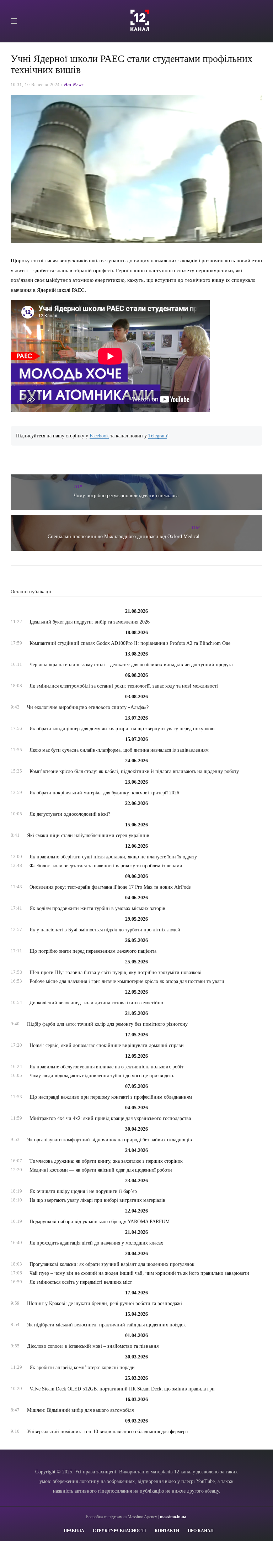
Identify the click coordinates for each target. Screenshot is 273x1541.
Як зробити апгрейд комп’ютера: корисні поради (82, 1367)
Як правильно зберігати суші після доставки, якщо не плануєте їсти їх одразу (113, 856)
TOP (78, 486)
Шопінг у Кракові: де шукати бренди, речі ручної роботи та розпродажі (104, 1303)
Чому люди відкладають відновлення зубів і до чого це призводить (102, 1075)
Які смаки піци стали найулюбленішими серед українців (88, 835)
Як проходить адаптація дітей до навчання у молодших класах (96, 1243)
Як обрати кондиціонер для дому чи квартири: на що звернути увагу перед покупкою (122, 728)
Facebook (99, 435)
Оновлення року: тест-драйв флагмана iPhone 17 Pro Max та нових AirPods (110, 887)
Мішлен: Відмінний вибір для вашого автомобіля (80, 1410)
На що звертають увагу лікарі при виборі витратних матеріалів (97, 1200)
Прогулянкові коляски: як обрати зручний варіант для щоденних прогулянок (112, 1264)
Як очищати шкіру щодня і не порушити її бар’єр (83, 1191)
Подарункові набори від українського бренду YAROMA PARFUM (100, 1221)
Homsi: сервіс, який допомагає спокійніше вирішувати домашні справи (107, 1045)
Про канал (201, 1530)
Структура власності (119, 1530)
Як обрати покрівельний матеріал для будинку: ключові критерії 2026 (104, 792)
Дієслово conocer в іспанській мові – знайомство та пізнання (93, 1346)
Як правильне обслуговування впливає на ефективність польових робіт (106, 1066)
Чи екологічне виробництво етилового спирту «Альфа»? (88, 707)
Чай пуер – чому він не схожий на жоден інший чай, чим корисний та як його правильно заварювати (139, 1273)
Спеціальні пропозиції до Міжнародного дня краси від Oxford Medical (123, 536)
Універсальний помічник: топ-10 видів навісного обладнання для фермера (107, 1431)
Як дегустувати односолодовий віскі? (70, 814)
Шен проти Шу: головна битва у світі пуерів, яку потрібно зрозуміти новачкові (116, 972)
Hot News (74, 84)
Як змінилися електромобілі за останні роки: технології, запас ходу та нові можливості (124, 686)
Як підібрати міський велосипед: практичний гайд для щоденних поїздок (106, 1324)
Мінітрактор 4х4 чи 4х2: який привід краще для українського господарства (110, 1118)
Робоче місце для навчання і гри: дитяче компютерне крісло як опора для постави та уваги (127, 981)
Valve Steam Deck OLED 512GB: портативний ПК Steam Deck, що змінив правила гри (122, 1389)
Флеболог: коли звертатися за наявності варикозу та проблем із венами (106, 865)
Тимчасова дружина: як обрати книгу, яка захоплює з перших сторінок (106, 1161)
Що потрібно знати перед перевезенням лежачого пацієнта (93, 951)
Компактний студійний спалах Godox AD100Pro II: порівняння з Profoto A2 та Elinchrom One (130, 643)
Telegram (157, 435)
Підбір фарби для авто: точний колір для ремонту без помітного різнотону (107, 1024)
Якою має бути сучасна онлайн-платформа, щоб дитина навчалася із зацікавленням (119, 750)
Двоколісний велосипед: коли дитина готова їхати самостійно (96, 1002)
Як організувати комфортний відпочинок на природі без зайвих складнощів (109, 1139)
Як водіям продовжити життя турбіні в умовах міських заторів (97, 908)
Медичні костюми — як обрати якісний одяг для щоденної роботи (101, 1170)
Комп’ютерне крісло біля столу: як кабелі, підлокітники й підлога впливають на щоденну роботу (134, 771)
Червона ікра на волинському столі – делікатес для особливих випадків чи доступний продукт (131, 664)
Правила (74, 1530)
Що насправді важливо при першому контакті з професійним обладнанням (111, 1097)
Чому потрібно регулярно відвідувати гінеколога (126, 495)
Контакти (167, 1530)
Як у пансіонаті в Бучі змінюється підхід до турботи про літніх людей (105, 929)
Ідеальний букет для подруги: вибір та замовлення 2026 (90, 622)
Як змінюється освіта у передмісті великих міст (81, 1282)
